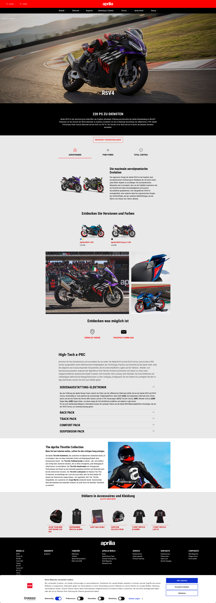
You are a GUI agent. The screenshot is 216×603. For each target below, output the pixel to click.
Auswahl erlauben (182, 587)
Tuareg (18, 563)
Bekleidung (75, 554)
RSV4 (18, 554)
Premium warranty (138, 559)
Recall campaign (166, 561)
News (104, 554)
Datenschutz (165, 556)
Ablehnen (182, 593)
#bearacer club (107, 563)
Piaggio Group (193, 556)
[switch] (80, 598)
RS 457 (18, 566)
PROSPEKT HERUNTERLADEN (108, 140)
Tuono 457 (19, 568)
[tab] (75, 152)
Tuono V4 (19, 556)
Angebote (47, 554)
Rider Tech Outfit (77, 561)
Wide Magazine (107, 561)
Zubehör (74, 556)
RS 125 (18, 570)
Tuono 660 (19, 561)
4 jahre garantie (137, 556)
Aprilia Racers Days (108, 556)
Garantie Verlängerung (109, 559)
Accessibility (193, 559)
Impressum (164, 559)
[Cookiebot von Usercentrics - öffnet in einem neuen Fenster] (30, 598)
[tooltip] (81, 239)
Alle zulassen (182, 580)
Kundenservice (137, 554)
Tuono (18, 573)
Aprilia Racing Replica (79, 559)
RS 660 (18, 559)
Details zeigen (134, 599)
